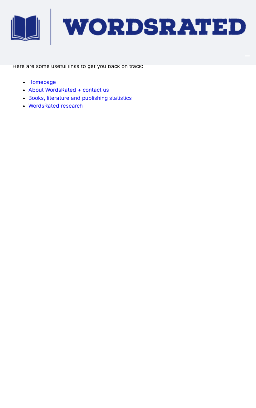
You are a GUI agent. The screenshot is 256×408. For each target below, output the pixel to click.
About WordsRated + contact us (68, 90)
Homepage (42, 82)
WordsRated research (55, 106)
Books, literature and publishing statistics (80, 98)
